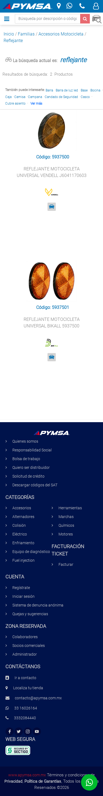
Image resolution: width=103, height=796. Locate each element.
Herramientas (70, 508)
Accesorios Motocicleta (60, 34)
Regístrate (21, 587)
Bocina (95, 90)
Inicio (9, 34)
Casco (85, 97)
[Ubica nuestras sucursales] (59, 6)
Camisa (19, 97)
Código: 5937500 (52, 156)
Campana (35, 97)
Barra (49, 90)
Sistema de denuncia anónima (37, 605)
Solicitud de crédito (28, 476)
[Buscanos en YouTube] (37, 731)
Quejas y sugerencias (30, 614)
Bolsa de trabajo (26, 459)
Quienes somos (25, 441)
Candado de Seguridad (61, 97)
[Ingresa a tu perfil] (96, 7)
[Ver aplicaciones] (52, 207)
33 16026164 (25, 708)
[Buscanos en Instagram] (28, 731)
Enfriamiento (23, 543)
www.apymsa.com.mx (27, 775)
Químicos (66, 525)
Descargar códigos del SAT (34, 485)
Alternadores (23, 516)
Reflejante (13, 40)
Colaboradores (25, 637)
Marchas (66, 516)
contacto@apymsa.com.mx (38, 698)
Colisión (19, 525)
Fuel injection (23, 560)
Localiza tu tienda (28, 688)
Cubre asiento (15, 103)
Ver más (36, 103)
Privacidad (13, 781)
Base (84, 90)
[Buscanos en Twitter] (19, 731)
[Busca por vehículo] (97, 18)
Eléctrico (19, 534)
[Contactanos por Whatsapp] (69, 6)
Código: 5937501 (52, 307)
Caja (8, 97)
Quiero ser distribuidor (31, 467)
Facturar (66, 564)
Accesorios (21, 508)
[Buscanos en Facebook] (10, 731)
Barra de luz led (67, 90)
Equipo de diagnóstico (31, 551)
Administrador (24, 654)
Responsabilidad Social (32, 450)
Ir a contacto (25, 678)
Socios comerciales (28, 645)
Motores (66, 534)
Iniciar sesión (23, 596)
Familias (26, 34)
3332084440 (25, 718)
